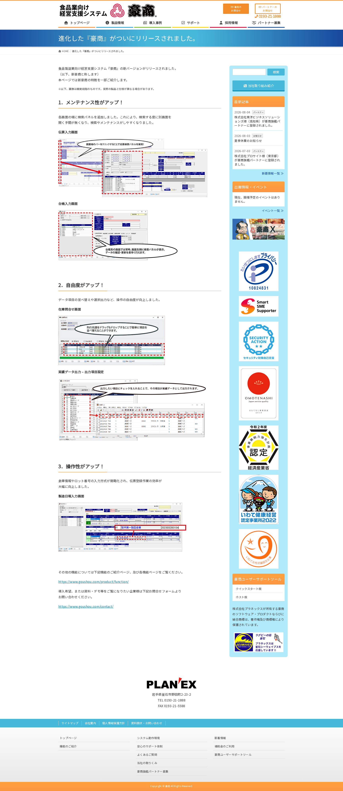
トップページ (68, 738)
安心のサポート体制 (150, 746)
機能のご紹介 (68, 746)
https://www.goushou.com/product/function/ (93, 581)
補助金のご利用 (224, 746)
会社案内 (90, 723)
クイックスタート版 (248, 589)
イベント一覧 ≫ (273, 210)
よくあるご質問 (147, 755)
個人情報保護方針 (113, 723)
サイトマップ (70, 723)
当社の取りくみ (147, 763)
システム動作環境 (148, 738)
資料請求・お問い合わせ (146, 723)
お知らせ (257, 135)
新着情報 (220, 738)
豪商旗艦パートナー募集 (152, 771)
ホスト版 (241, 597)
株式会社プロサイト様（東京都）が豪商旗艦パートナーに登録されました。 (257, 160)
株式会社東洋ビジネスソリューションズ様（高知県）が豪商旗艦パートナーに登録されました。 (257, 121)
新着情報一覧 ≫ (273, 173)
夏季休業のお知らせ (248, 141)
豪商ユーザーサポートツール (233, 755)
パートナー (258, 112)
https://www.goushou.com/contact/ (86, 606)
